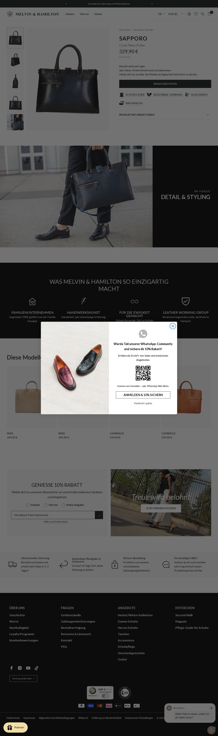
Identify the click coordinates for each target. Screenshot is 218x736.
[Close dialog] (173, 326)
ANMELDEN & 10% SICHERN (143, 395)
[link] (143, 373)
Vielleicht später (143, 403)
